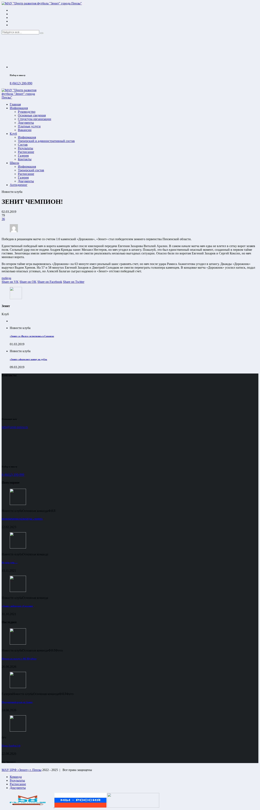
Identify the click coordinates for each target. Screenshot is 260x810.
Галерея (23, 155)
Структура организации (34, 119)
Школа (14, 163)
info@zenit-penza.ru (15, 427)
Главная (15, 104)
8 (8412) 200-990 (21, 83)
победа (6, 278)
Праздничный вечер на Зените (17, 702)
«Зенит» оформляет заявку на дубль (28, 359)
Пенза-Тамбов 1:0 (11, 745)
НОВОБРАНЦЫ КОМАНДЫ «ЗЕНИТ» (22, 519)
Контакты (24, 159)
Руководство (26, 111)
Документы (26, 122)
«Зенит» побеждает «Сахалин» (17, 606)
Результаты (25, 148)
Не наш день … (9, 562)
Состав (23, 144)
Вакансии (24, 130)
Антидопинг (18, 185)
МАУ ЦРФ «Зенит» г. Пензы (21, 770)
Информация (19, 108)
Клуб (13, 133)
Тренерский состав (31, 170)
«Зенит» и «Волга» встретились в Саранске (32, 336)
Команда (16, 777)
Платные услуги (29, 126)
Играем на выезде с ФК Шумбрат (19, 658)
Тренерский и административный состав (46, 141)
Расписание (26, 152)
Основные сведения (32, 115)
